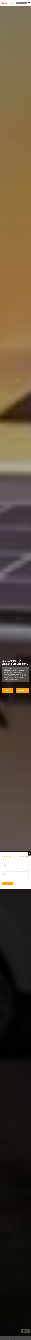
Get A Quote (6, 691)
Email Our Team (21, 691)
